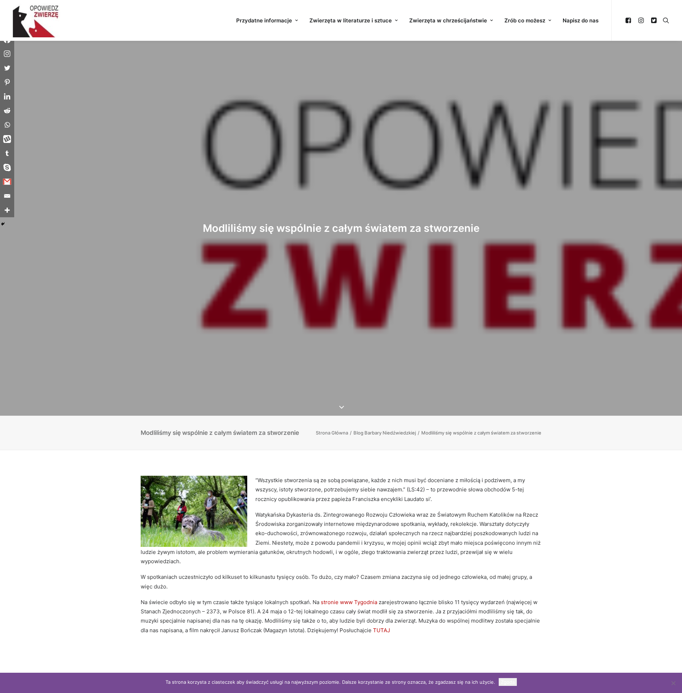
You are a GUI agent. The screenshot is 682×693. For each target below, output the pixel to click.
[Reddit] (7, 110)
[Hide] (3, 224)
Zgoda (508, 682)
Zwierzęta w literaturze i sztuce (350, 20)
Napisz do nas (581, 20)
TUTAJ (381, 630)
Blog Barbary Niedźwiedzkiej (384, 433)
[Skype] (7, 167)
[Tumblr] (7, 153)
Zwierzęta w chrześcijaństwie (448, 20)
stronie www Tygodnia (348, 602)
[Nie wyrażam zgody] (673, 683)
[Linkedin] (7, 96)
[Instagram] (7, 54)
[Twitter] (7, 68)
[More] (7, 210)
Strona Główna (332, 433)
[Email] (7, 196)
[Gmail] (7, 182)
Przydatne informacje (264, 20)
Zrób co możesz (524, 20)
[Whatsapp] (7, 125)
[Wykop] (7, 139)
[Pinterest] (7, 82)
